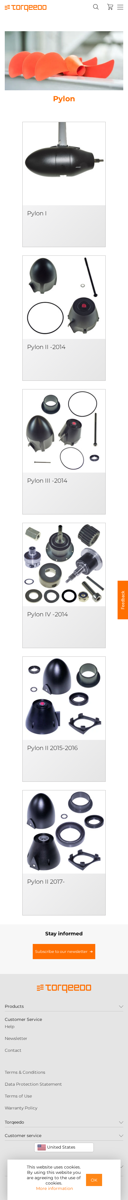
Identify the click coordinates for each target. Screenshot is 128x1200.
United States (60, 1147)
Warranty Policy (21, 1108)
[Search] (96, 7)
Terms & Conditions (25, 1072)
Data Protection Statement (33, 1084)
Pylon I (37, 213)
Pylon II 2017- (46, 881)
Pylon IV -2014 (47, 614)
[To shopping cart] (110, 7)
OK (94, 1180)
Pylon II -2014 (46, 346)
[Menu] (120, 7)
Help (9, 1026)
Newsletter (16, 1038)
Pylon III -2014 (47, 480)
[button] (123, 600)
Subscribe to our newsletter (61, 951)
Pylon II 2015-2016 (52, 747)
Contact (13, 1050)
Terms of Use (18, 1096)
